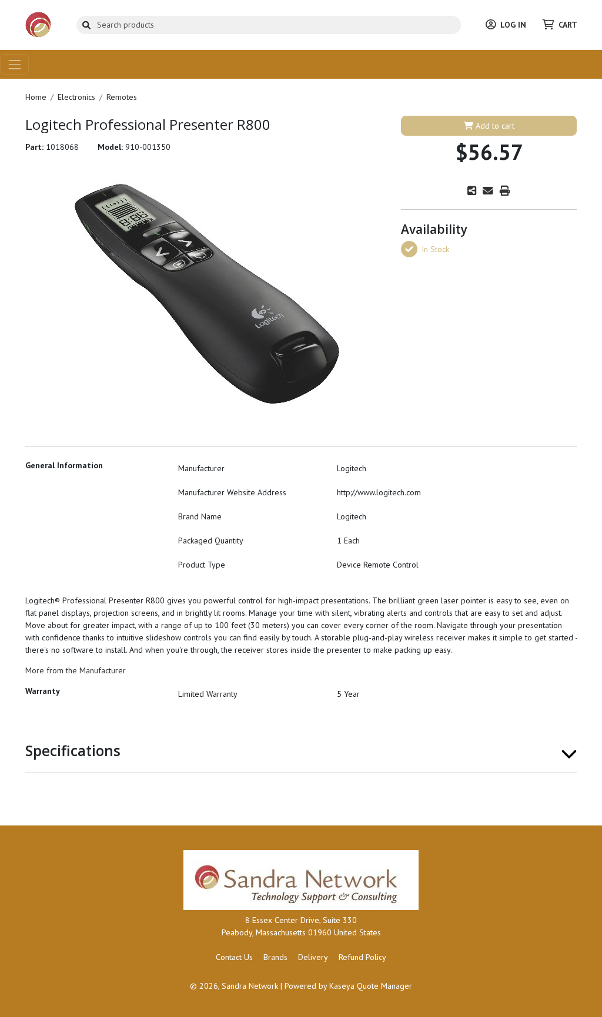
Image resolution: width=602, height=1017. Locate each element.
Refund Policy (362, 957)
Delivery (313, 957)
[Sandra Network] (38, 24)
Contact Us (234, 957)
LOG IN (513, 24)
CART (567, 24)
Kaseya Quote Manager (370, 986)
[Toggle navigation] (14, 64)
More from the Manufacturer (75, 670)
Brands (275, 957)
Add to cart (493, 125)
